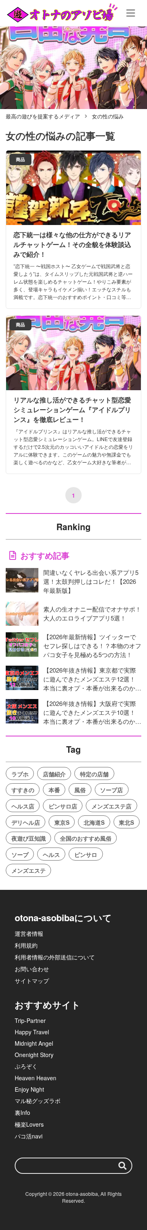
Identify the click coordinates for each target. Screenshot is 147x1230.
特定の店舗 (94, 774)
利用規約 (26, 945)
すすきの (22, 790)
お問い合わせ (32, 969)
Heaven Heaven (35, 1078)
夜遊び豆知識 (28, 838)
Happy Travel (32, 1032)
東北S (126, 822)
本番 (54, 790)
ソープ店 (111, 790)
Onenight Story (34, 1055)
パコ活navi (28, 1136)
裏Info (22, 1112)
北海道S (94, 822)
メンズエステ (28, 870)
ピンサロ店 (63, 806)
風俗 (80, 790)
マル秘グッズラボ (37, 1101)
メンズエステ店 (111, 806)
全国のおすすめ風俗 (85, 838)
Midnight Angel (34, 1043)
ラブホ (20, 774)
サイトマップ (32, 981)
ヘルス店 (22, 806)
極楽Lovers (29, 1124)
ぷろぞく (26, 1066)
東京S (61, 822)
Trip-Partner (30, 1020)
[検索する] (122, 1165)
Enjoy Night (29, 1089)
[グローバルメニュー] (130, 13)
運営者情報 (29, 933)
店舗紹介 (54, 774)
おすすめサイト (47, 1004)
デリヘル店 (25, 822)
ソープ (20, 854)
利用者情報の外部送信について (55, 957)
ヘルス (51, 854)
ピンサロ (85, 854)
